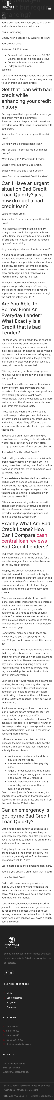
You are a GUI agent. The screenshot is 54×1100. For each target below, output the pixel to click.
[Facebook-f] (6, 972)
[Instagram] (11, 972)
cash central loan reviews (24, 538)
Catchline (33, 1090)
